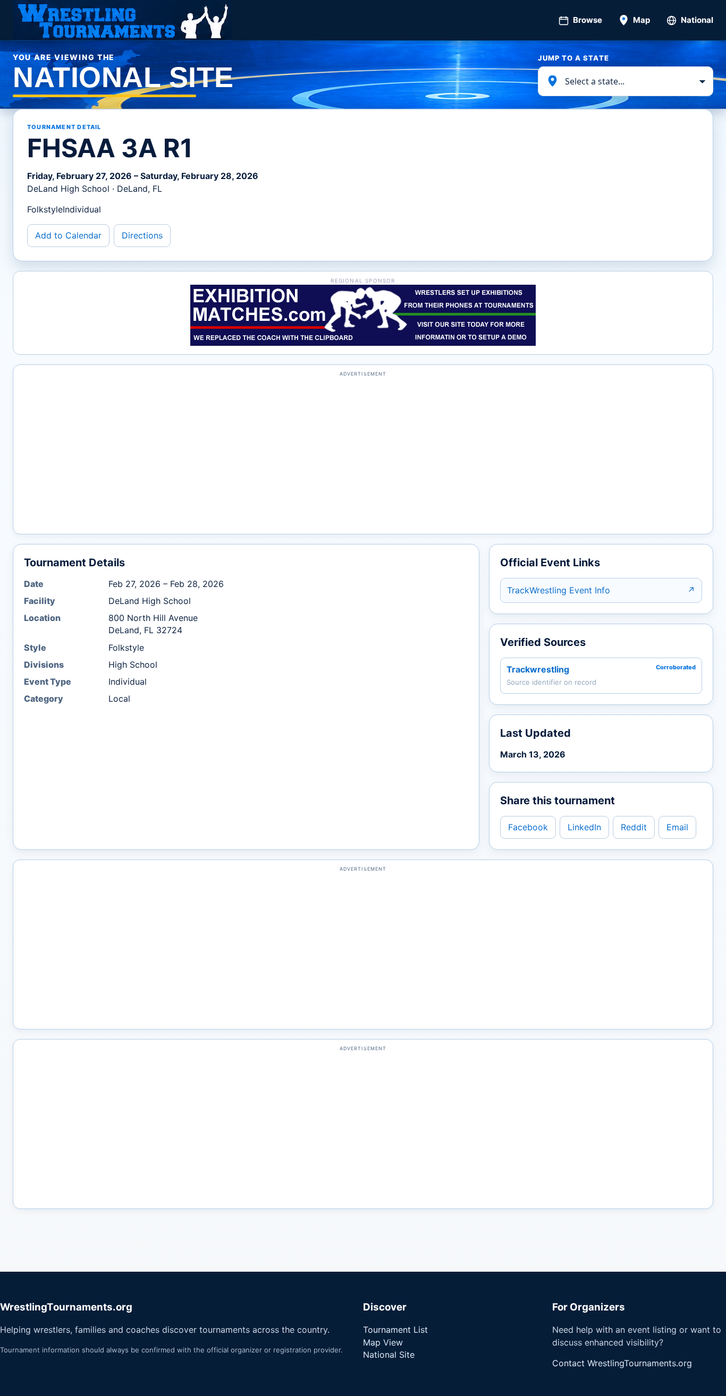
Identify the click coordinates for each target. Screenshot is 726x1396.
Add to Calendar (68, 235)
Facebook (528, 827)
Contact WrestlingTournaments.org (622, 1363)
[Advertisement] (363, 454)
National (697, 20)
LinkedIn (584, 827)
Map (641, 20)
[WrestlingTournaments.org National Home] (122, 20)
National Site (389, 1354)
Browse (587, 20)
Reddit (634, 827)
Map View (383, 1342)
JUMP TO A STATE (573, 58)
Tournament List (395, 1329)
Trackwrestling (537, 669)
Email (677, 827)
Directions (142, 235)
